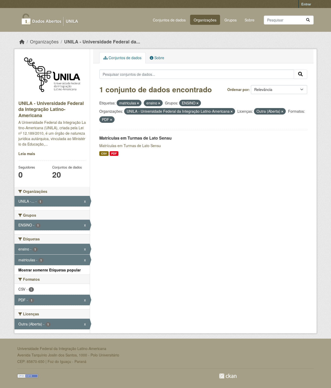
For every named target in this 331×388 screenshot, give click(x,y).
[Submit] (308, 20)
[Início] (22, 41)
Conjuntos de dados (169, 19)
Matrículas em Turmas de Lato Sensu (135, 138)
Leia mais (26, 153)
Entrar (306, 4)
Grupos (230, 19)
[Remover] (138, 103)
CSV (104, 153)
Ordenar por (238, 89)
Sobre (249, 19)
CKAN (228, 376)
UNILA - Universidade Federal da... (102, 41)
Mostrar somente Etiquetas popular (49, 269)
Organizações (205, 19)
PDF (114, 153)
